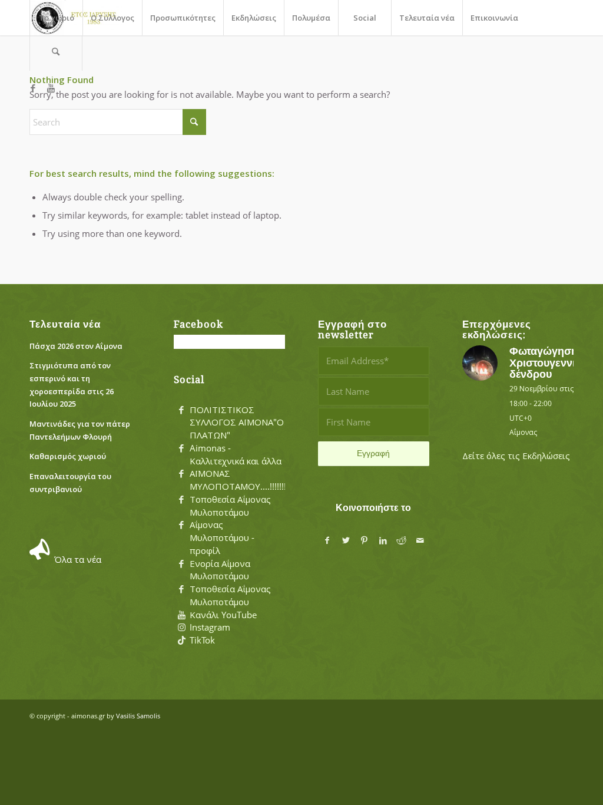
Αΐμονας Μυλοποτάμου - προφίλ (222, 537)
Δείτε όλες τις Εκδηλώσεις (516, 455)
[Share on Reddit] (401, 540)
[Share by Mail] (420, 540)
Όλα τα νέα (77, 559)
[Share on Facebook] (327, 540)
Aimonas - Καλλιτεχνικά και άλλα (235, 454)
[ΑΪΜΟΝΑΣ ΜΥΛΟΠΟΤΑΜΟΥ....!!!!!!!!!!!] (181, 473)
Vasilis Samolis (138, 715)
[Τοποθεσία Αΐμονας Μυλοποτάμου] (181, 499)
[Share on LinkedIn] (382, 540)
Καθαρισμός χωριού (67, 456)
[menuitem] (55, 17)
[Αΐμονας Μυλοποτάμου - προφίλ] (181, 525)
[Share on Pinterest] (364, 540)
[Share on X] (345, 540)
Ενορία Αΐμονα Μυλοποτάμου (220, 569)
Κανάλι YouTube (223, 615)
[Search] (55, 53)
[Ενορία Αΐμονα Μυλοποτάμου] (181, 563)
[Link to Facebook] (33, 88)
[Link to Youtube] (50, 88)
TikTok (202, 640)
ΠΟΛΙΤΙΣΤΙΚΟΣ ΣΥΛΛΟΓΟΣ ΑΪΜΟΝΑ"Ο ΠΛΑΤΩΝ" (237, 422)
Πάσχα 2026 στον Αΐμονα (75, 346)
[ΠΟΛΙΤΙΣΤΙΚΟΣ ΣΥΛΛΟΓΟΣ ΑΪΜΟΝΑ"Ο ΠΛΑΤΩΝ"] (181, 410)
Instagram (210, 627)
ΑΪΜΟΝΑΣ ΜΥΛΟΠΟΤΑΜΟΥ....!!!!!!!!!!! (243, 479)
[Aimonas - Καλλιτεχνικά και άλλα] (181, 448)
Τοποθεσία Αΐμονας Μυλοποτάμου (230, 505)
